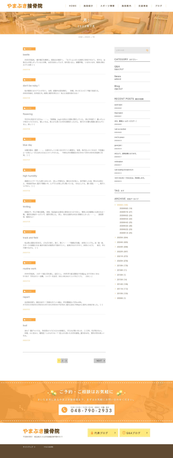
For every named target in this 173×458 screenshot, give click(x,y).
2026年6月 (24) (126, 215)
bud (25, 325)
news (118, 77)
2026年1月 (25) (126, 233)
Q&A (119, 67)
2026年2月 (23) (126, 229)
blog (119, 87)
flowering (28, 114)
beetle (26, 55)
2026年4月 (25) (126, 222)
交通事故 (143, 6)
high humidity (30, 176)
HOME (73, 6)
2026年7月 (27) (126, 212)
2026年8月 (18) (126, 208)
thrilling (27, 207)
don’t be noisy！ (31, 86)
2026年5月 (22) (126, 219)
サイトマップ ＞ (29, 447)
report (26, 297)
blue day (27, 145)
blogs (28, 49)
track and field (30, 238)
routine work (29, 268)
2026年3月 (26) (126, 226)
